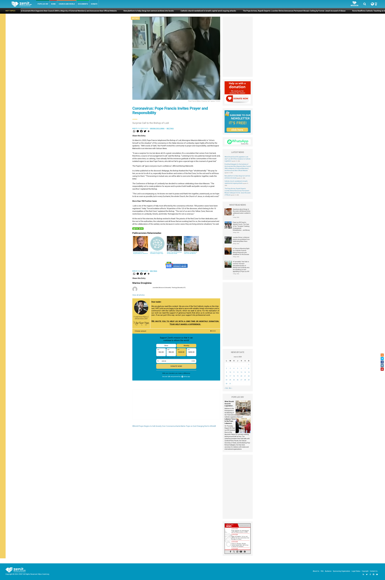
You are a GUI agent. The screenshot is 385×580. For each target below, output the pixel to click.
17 (230, 376)
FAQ (322, 571)
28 (245, 380)
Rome (53, 4)
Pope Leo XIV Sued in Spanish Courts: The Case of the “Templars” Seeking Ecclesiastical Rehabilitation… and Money (241, 226)
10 (230, 372)
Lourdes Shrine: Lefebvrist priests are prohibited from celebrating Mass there (241, 239)
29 (249, 380)
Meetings (135, 18)
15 (249, 372)
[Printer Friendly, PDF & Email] (138, 228)
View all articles (138, 295)
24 (230, 380)
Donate (94, 4)
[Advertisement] (176, 407)
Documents (83, 4)
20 (241, 376)
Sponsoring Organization (341, 571)
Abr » (230, 388)
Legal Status (356, 571)
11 (234, 372)
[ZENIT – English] (24, 4)
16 (226, 376)
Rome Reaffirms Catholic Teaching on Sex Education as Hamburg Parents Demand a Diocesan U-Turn (268, 11)
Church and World (67, 4)
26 (237, 380)
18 (234, 376)
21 (245, 376)
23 (226, 380)
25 (234, 380)
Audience (328, 571)
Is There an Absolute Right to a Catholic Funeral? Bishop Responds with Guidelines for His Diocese (241, 251)
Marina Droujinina (157, 128)
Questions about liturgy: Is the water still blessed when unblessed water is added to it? (242, 212)
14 (245, 372)
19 (237, 376)
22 (249, 376)
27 (241, 380)
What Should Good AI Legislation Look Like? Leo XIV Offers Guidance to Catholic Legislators (238, 159)
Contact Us (373, 571)
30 (226, 383)
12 (237, 372)
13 (241, 372)
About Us (316, 571)
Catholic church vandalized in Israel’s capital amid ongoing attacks (82, 11)
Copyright (365, 571)
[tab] (231, 525)
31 (230, 383)
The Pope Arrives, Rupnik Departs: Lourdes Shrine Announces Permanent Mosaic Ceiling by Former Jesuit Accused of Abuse (168, 11)
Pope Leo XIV (43, 4)
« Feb (226, 388)
